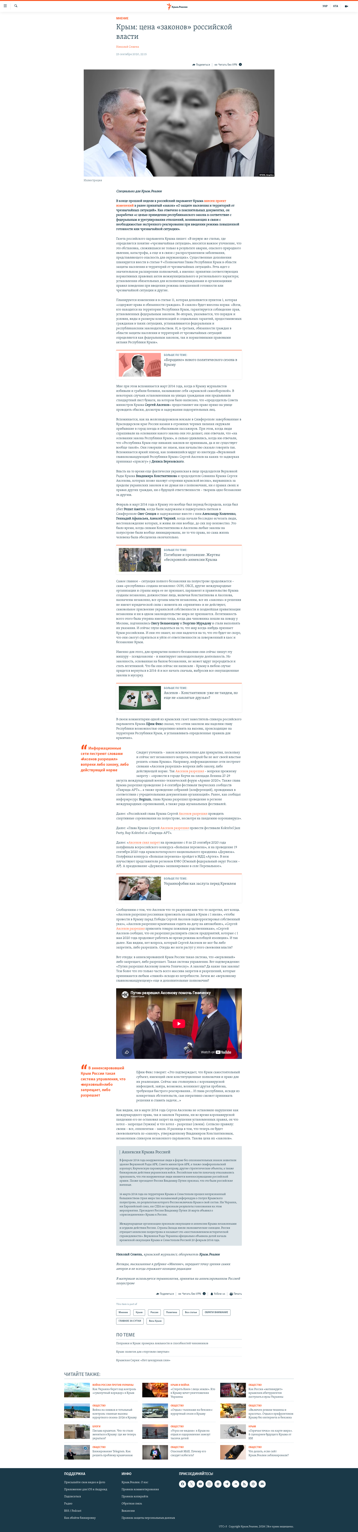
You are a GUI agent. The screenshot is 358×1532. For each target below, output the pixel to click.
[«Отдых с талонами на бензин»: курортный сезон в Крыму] (155, 1410)
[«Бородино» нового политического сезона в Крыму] (140, 365)
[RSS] (244, 1483)
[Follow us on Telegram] (226, 1483)
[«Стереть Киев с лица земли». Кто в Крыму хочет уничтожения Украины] (155, 1390)
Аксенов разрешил (189, 771)
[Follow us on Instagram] (209, 1483)
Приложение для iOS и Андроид (85, 1489)
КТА (335, 6)
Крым (252, 1426)
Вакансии (128, 1510)
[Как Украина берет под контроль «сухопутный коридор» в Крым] (77, 1390)
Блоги (96, 1426)
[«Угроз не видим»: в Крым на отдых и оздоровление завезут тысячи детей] (155, 1431)
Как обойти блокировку (80, 1517)
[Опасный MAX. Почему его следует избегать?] (155, 1452)
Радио (68, 1503)
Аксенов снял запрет (144, 843)
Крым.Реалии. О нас (135, 1482)
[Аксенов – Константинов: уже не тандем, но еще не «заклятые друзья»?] (140, 698)
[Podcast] (253, 1483)
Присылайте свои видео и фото (84, 1482)
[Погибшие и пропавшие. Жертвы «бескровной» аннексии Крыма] (140, 560)
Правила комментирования (140, 1489)
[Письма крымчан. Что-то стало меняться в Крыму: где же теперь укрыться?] (77, 1431)
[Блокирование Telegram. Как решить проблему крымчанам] (77, 1452)
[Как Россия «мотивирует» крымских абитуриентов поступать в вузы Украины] (233, 1390)
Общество (255, 1385)
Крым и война (180, 1385)
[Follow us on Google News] (218, 1483)
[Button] (201, 64)
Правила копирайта (135, 1496)
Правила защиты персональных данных (148, 1517)
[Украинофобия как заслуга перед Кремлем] (140, 888)
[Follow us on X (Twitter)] (191, 1483)
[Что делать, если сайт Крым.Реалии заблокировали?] (233, 1452)
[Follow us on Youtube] (200, 1483)
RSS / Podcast (72, 1510)
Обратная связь (132, 1503)
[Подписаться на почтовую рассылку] (262, 1483)
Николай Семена (127, 46)
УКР (325, 6)
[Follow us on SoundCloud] (235, 1483)
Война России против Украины (113, 1385)
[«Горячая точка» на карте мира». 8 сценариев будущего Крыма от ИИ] (233, 1431)
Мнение (122, 18)
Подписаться (72, 1496)
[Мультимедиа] (346, 6)
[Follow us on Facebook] (182, 1483)
